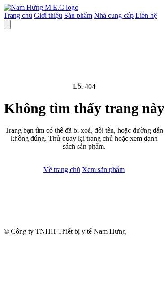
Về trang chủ (61, 169)
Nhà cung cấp (114, 15)
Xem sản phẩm (103, 169)
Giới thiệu (48, 15)
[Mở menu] (7, 24)
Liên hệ (146, 15)
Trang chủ (18, 15)
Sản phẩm (78, 15)
